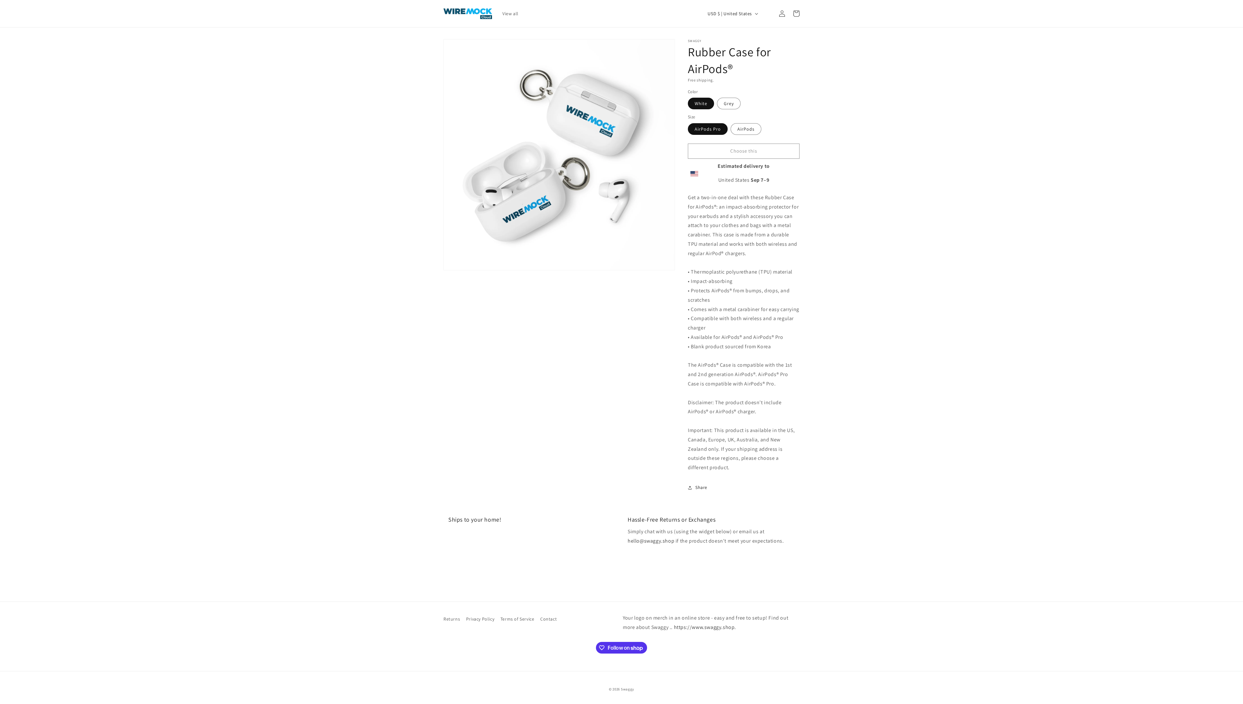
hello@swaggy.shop (651, 540)
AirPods (746, 129)
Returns (451, 619)
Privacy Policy (480, 619)
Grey (729, 103)
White (701, 103)
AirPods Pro (708, 129)
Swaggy (627, 689)
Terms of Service (517, 619)
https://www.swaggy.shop (704, 627)
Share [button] (701, 487)
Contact (548, 619)
